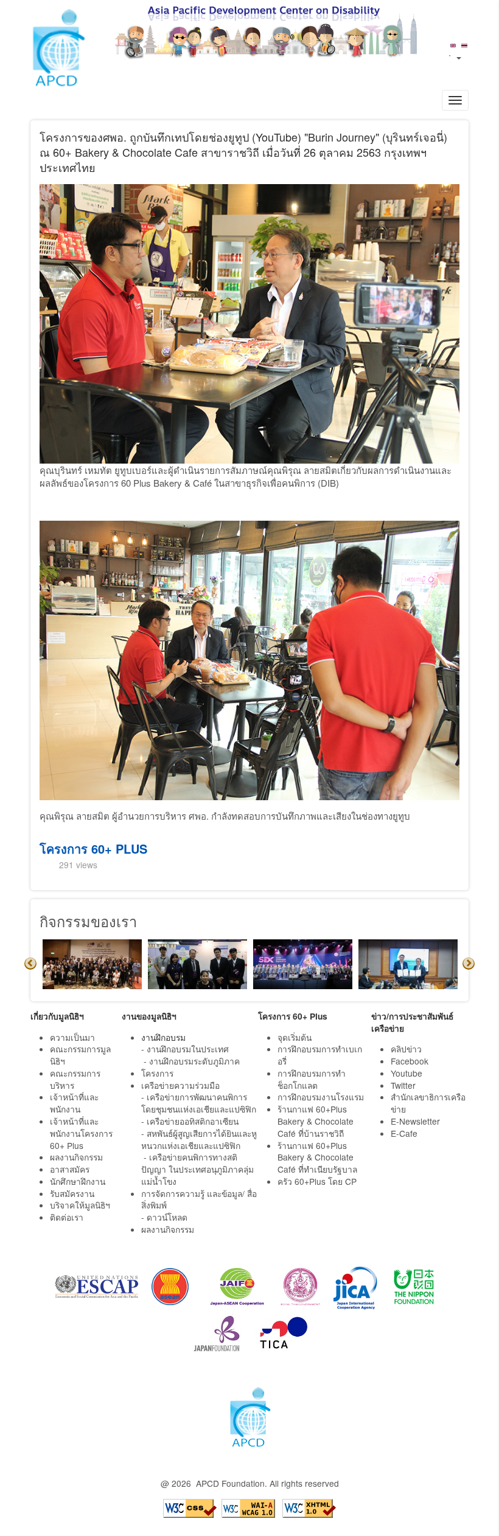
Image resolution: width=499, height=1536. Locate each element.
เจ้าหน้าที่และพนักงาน (74, 1103)
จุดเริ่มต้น (294, 1037)
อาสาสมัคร (69, 1169)
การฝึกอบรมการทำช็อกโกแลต (311, 1079)
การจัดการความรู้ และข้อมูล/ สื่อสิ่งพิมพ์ (199, 1199)
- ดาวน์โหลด (164, 1217)
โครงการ (157, 1073)
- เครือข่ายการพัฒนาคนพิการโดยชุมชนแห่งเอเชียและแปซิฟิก (198, 1103)
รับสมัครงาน (72, 1193)
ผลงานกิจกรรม (76, 1157)
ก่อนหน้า (30, 964)
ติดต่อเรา (66, 1217)
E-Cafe (405, 1133)
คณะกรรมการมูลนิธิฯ (80, 1055)
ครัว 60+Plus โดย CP (317, 1181)
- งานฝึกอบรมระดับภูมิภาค (192, 1061)
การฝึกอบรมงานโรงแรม (320, 1097)
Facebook (409, 1061)
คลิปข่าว (406, 1049)
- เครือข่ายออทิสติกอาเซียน (190, 1121)
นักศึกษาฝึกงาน (77, 1181)
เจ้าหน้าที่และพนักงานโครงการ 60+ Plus (81, 1133)
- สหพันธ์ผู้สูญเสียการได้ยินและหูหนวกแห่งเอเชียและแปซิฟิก (199, 1139)
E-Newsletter (416, 1121)
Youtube (406, 1073)
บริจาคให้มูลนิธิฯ (80, 1205)
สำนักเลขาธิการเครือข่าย (428, 1103)
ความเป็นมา (72, 1037)
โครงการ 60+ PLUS (93, 848)
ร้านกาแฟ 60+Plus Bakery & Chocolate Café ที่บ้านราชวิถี (315, 1121)
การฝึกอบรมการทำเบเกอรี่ (319, 1055)
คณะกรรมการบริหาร (75, 1079)
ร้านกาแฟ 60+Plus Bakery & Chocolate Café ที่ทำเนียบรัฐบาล (318, 1157)
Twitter (403, 1085)
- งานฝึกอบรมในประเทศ (185, 1049)
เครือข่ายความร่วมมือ (180, 1085)
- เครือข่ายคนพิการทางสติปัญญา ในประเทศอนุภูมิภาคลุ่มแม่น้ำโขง (197, 1169)
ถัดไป (468, 964)
